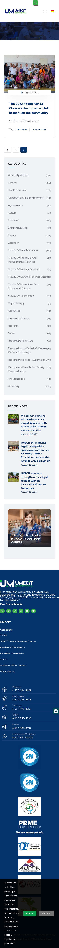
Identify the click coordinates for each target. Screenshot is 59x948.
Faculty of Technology (21, 295)
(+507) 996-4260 (21, 718)
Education (13, 220)
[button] (45, 11)
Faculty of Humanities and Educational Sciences (23, 286)
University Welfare (18, 175)
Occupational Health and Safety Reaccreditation (26, 369)
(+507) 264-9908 (21, 690)
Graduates (14, 310)
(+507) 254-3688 (21, 699)
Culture (12, 212)
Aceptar (30, 913)
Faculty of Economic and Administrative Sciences (22, 259)
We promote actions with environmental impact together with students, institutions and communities (34, 423)
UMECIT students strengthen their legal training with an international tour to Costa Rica (34, 480)
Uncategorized (16, 378)
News (11, 333)
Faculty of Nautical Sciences (24, 269)
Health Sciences (17, 190)
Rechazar (46, 913)
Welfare (22, 129)
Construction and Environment (25, 197)
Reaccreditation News (20, 340)
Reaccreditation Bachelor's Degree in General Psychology (29, 350)
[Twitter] (8, 611)
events (12, 235)
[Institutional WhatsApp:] (4, 736)
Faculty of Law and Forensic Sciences (29, 276)
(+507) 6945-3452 (22, 737)
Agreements (15, 205)
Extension (39, 129)
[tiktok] (14, 611)
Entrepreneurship (18, 227)
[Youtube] (33, 611)
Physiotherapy (16, 303)
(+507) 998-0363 (21, 708)
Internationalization (18, 318)
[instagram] (21, 611)
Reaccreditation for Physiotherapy (27, 359)
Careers (12, 182)
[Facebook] (2, 611)
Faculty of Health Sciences (23, 250)
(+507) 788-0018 (21, 728)
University (13, 386)
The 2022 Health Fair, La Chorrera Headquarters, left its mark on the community (29, 108)
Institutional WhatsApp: (24, 734)
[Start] (16, 584)
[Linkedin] (27, 611)
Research (13, 325)
